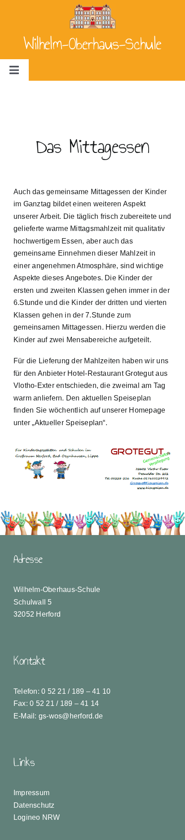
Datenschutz (34, 805)
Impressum (31, 792)
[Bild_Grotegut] (92, 450)
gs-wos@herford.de (71, 716)
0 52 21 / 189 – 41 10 (75, 691)
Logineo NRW (36, 817)
